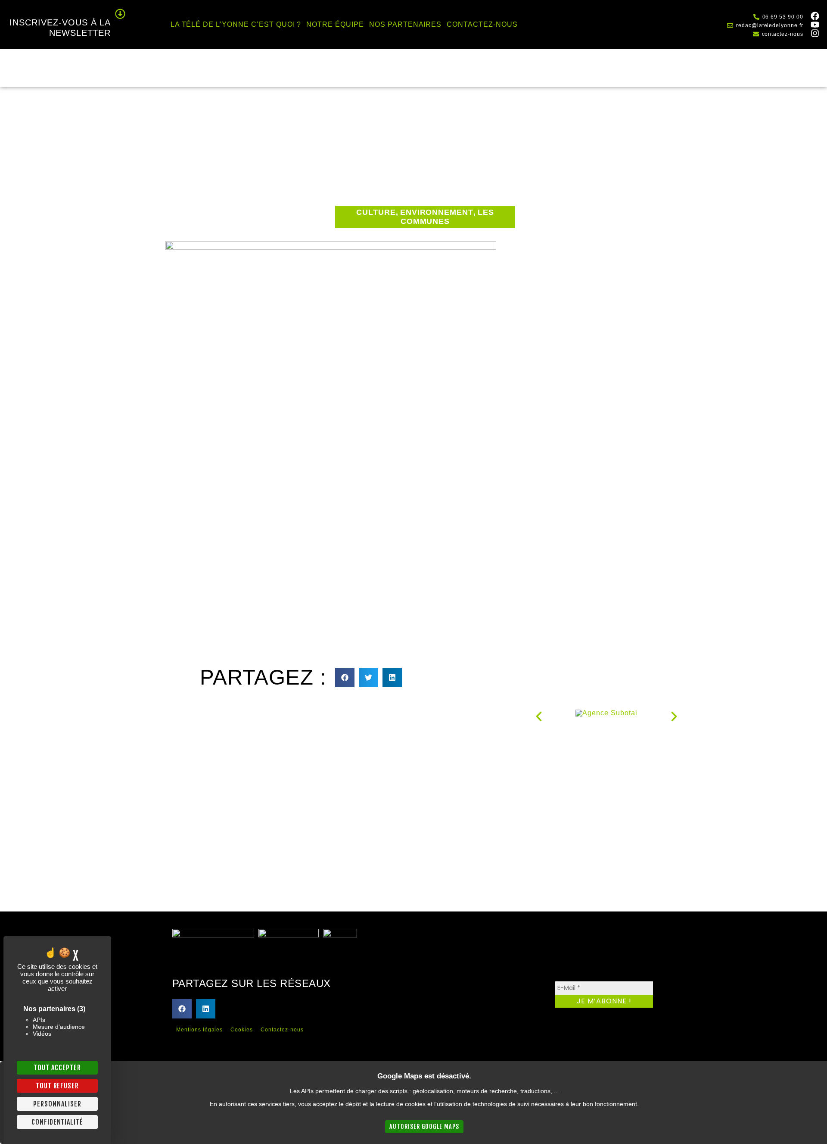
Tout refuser (57, 1085)
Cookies (241, 1029)
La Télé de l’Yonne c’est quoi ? (236, 24)
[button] (344, 677)
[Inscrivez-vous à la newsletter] (120, 14)
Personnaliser (57, 1104)
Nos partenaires (405, 24)
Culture (376, 212)
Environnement (436, 212)
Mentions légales (199, 1029)
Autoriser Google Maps (424, 1126)
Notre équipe (335, 24)
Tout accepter (57, 1067)
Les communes (447, 217)
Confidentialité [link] (57, 1122)
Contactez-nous (482, 24)
